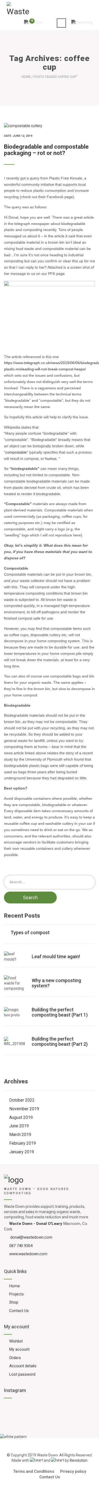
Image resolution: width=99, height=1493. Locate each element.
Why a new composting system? (56, 983)
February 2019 (22, 1143)
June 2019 (19, 1125)
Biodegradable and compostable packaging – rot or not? (46, 149)
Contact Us (19, 1310)
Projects (16, 1294)
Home (26, 77)
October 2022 (22, 1100)
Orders (15, 1357)
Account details (22, 1366)
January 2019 (21, 1151)
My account (19, 1349)
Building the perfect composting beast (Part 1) (60, 1012)
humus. (51, 458)
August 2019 (21, 1117)
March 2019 (20, 1134)
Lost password (22, 1374)
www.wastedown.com (28, 1253)
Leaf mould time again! (56, 956)
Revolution (78, 1460)
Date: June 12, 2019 (18, 136)
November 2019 (24, 1108)
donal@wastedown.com (31, 1237)
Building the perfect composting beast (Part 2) (60, 1041)
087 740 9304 (20, 1245)
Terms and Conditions (33, 1471)
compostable (16, 452)
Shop (13, 1302)
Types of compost (30, 932)
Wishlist (16, 1341)
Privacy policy (73, 1471)
